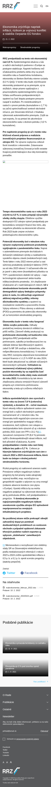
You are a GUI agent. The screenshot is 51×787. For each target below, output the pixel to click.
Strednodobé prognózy (30, 47)
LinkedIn (6, 755)
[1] (39, 432)
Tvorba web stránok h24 (10, 782)
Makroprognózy (9, 47)
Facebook (31, 572)
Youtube (6, 753)
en (47, 6)
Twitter (11, 572)
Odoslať (44, 731)
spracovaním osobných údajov (27, 739)
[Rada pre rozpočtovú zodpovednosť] (11, 6)
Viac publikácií (39, 681)
